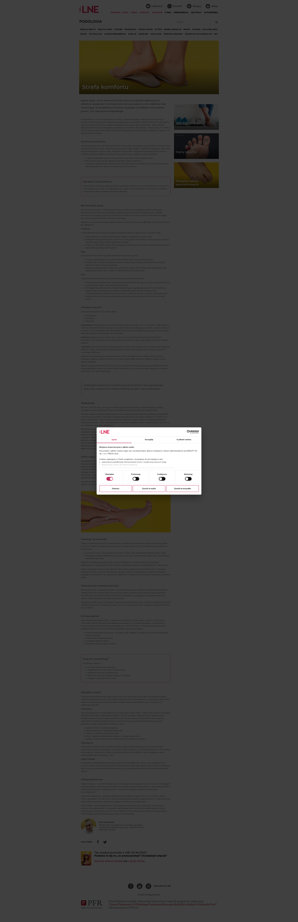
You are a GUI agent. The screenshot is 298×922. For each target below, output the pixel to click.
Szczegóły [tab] (149, 440)
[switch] (136, 479)
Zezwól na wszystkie (182, 489)
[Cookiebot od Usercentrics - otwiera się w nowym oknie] (188, 432)
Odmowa (115, 489)
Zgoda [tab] (114, 440)
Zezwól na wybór (149, 489)
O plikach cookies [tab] (184, 440)
